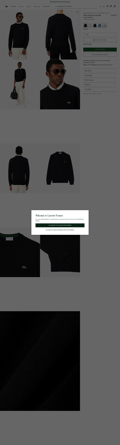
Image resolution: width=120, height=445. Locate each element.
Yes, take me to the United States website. (60, 225)
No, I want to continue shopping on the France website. (60, 229)
